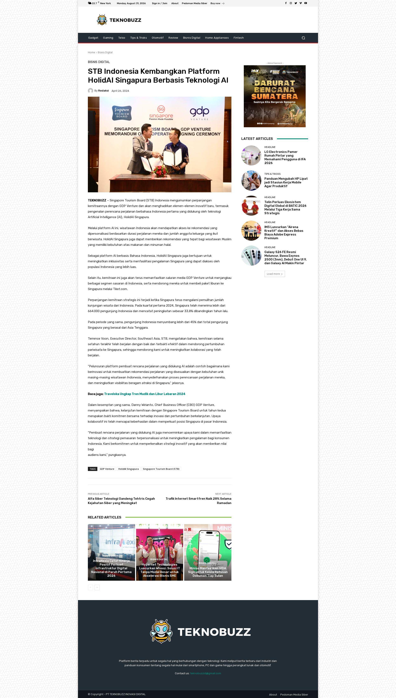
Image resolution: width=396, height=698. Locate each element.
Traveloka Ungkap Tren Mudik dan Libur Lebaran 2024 (144, 394)
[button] (303, 38)
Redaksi (103, 90)
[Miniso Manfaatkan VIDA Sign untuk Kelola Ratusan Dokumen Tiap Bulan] (207, 552)
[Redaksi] (91, 90)
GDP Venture (107, 468)
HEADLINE (270, 147)
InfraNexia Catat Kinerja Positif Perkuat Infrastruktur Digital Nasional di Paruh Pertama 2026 (111, 568)
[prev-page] (90, 587)
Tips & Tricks (272, 174)
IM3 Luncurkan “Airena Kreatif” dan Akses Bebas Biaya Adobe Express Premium (283, 232)
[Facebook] (285, 3)
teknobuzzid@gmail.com (205, 673)
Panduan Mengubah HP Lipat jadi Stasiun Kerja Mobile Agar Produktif (286, 182)
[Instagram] (290, 3)
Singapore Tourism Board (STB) (161, 468)
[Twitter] (295, 3)
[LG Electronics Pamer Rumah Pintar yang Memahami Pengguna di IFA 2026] (251, 155)
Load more (273, 274)
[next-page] (97, 587)
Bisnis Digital (105, 52)
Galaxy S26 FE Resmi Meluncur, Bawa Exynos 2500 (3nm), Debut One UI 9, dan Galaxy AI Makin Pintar (285, 257)
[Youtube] (305, 3)
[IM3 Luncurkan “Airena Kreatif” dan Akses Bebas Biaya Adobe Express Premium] (251, 231)
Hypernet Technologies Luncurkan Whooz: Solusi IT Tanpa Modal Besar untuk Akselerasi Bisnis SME (159, 570)
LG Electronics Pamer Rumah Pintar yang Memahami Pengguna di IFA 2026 (285, 157)
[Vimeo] (300, 3)
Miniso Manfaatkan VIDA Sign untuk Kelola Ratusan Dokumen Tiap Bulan (208, 572)
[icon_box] (218, 4)
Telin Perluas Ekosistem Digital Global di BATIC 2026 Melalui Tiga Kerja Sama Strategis (285, 207)
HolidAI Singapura (128, 468)
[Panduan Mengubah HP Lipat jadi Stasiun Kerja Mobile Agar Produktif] (251, 180)
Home (91, 52)
